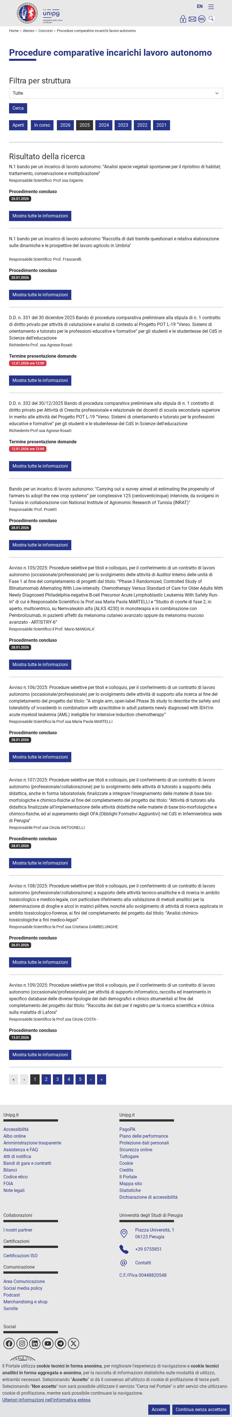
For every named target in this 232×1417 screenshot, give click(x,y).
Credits (126, 1170)
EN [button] (200, 6)
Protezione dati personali (144, 1143)
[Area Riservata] (183, 19)
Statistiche (130, 1190)
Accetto (159, 1409)
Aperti (18, 125)
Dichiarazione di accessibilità (148, 1197)
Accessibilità (16, 1129)
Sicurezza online (135, 1149)
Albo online (14, 1136)
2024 (104, 125)
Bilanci (10, 1170)
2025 (85, 125)
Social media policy (22, 1288)
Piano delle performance (143, 1136)
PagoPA (127, 1129)
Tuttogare (129, 1156)
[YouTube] (47, 1343)
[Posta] (192, 19)
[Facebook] (9, 1343)
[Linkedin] (34, 1343)
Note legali (14, 1190)
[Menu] (211, 7)
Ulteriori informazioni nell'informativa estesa (46, 1400)
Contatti (143, 1262)
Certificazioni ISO (20, 1255)
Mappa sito (130, 1183)
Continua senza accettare (201, 1409)
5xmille (10, 1308)
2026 (65, 125)
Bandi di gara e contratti (27, 1163)
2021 (161, 125)
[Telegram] (60, 1343)
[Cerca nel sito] (211, 19)
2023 (123, 125)
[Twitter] (73, 1343)
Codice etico (15, 1177)
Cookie (126, 1163)
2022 (142, 125)
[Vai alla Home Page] (39, 13)
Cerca (18, 108)
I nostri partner (17, 1230)
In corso (42, 125)
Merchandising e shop (25, 1301)
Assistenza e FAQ (20, 1149)
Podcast (11, 1295)
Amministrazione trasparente (32, 1143)
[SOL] (201, 19)
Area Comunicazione (24, 1281)
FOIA (8, 1183)
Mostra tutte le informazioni (40, 216)
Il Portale (128, 1177)
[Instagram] (22, 1343)
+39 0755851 (148, 1249)
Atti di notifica (17, 1156)
